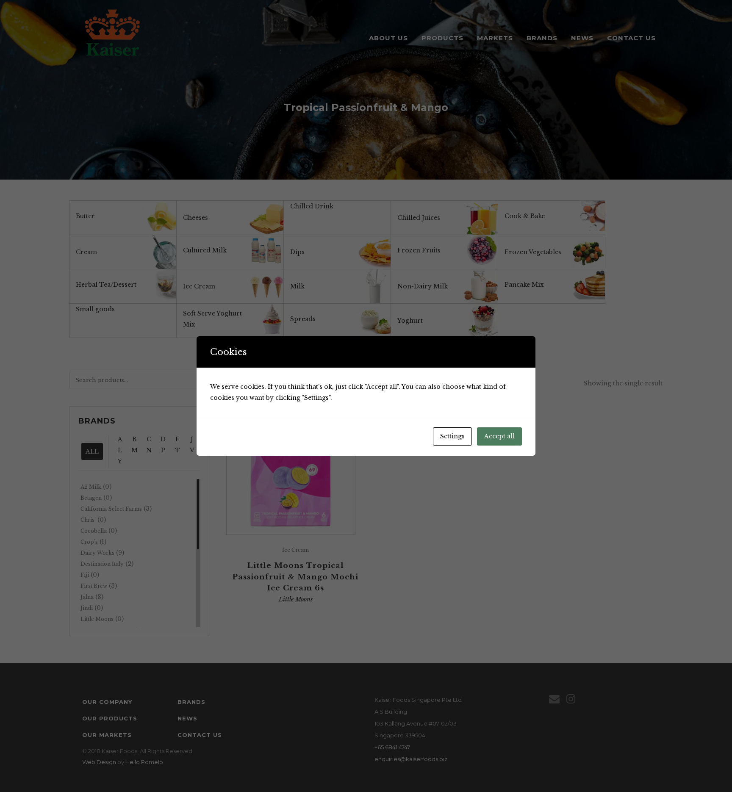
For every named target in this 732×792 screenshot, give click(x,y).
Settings (452, 436)
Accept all (499, 436)
